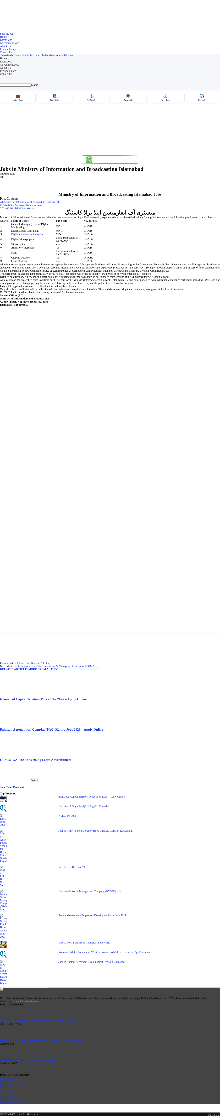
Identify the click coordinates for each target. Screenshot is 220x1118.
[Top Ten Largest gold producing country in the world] (8, 1017)
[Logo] (0, 55)
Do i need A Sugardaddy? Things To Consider (83, 806)
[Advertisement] (110, 129)
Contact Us (6, 52)
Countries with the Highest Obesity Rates (29, 1060)
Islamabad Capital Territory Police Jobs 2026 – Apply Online (43, 699)
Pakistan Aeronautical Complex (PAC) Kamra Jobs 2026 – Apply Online (51, 729)
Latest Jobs (6, 39)
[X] (18, 182)
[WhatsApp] (42, 182)
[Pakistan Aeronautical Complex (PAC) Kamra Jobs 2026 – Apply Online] (18, 726)
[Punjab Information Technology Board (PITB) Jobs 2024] (8, 1036)
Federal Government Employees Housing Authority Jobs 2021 (92, 915)
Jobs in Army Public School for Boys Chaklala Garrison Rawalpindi (95, 830)
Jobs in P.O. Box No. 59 (71, 867)
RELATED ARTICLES (14, 669)
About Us (5, 46)
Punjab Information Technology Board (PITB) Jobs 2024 (40, 1040)
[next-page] (8, 767)
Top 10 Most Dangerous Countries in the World (84, 942)
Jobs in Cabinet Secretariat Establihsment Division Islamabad (91, 961)
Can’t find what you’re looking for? (19, 208)
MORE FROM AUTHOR (43, 669)
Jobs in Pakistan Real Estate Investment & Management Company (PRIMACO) (56, 666)
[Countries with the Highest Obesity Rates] (8, 1056)
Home (3, 36)
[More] (55, 182)
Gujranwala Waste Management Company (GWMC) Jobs (89, 891)
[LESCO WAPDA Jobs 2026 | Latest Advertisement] (18, 756)
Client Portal (214, 1115)
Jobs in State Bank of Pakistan (33, 663)
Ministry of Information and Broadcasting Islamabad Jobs (32, 202)
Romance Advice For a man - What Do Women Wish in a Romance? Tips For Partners (105, 952)
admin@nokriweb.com (25, 1001)
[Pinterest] (30, 182)
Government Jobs (9, 42)
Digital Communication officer (27, 234)
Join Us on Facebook (12, 787)
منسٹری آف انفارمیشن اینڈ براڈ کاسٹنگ (22, 205)
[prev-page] (2, 767)
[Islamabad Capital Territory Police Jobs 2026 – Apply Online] (18, 695)
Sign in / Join (7, 33)
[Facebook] (5, 182)
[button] (110, 79)
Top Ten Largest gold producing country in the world (37, 1020)
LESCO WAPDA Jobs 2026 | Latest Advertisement (35, 760)
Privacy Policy (8, 49)
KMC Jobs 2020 (67, 815)
